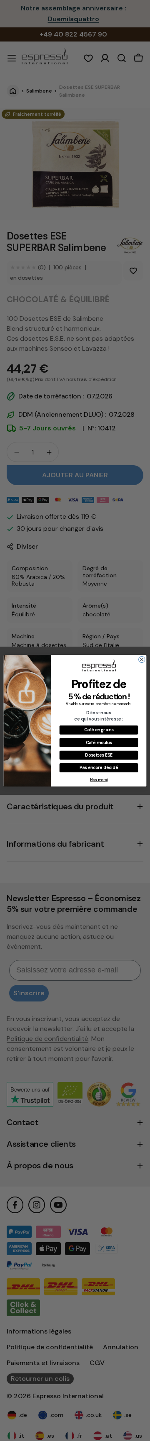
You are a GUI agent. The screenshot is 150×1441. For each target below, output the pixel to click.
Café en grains (98, 729)
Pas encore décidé (99, 767)
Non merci (99, 779)
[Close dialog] (142, 659)
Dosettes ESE (98, 754)
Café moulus (99, 742)
